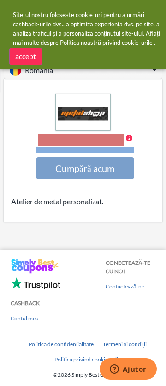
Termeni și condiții (125, 344)
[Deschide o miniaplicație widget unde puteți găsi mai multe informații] (128, 369)
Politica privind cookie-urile (87, 359)
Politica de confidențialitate (61, 344)
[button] (83, 70)
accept (25, 56)
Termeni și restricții (84, 150)
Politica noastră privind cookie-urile (106, 42)
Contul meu (25, 318)
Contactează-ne (125, 286)
